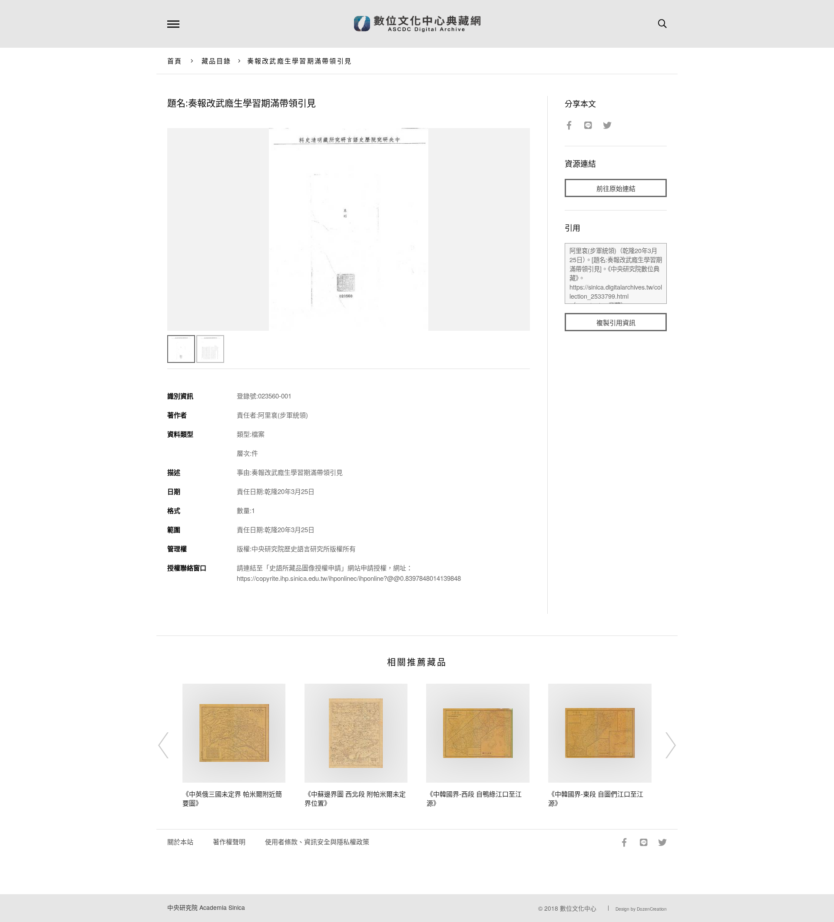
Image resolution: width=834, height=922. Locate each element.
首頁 (174, 60)
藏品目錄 (217, 60)
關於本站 (180, 841)
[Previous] (171, 745)
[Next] (663, 745)
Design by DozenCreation (641, 909)
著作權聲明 (229, 841)
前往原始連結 (615, 188)
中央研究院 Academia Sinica (206, 907)
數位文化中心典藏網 (417, 24)
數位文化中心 (578, 908)
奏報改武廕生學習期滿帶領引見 (299, 60)
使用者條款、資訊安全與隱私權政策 (317, 841)
